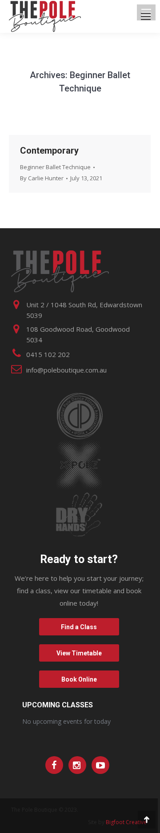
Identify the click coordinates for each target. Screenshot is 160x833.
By (42, 178)
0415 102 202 (48, 354)
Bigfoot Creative (126, 822)
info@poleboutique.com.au (66, 369)
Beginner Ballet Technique (55, 167)
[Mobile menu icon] (145, 16)
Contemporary (49, 150)
